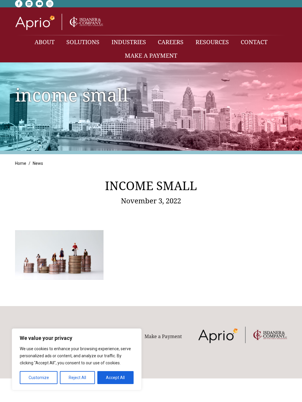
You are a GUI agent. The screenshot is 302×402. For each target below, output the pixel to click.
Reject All (77, 377)
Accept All (115, 377)
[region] (77, 359)
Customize (39, 377)
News (38, 163)
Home (20, 163)
